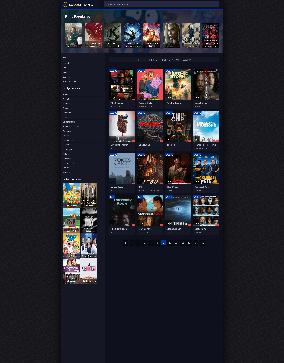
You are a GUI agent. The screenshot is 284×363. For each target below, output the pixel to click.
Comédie (67, 112)
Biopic (65, 108)
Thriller (66, 167)
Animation (67, 98)
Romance (67, 158)
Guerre (66, 144)
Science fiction (69, 163)
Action (65, 94)
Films (65, 67)
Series (66, 72)
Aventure (67, 103)
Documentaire (69, 121)
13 (189, 242)
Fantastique (68, 140)
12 (182, 242)
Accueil (66, 63)
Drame (66, 117)
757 (202, 242)
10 (170, 242)
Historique (67, 149)
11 (176, 242)
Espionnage (68, 131)
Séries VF (67, 77)
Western (66, 172)
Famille (66, 135)
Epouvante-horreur (71, 126)
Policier (66, 154)
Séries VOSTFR (69, 81)
